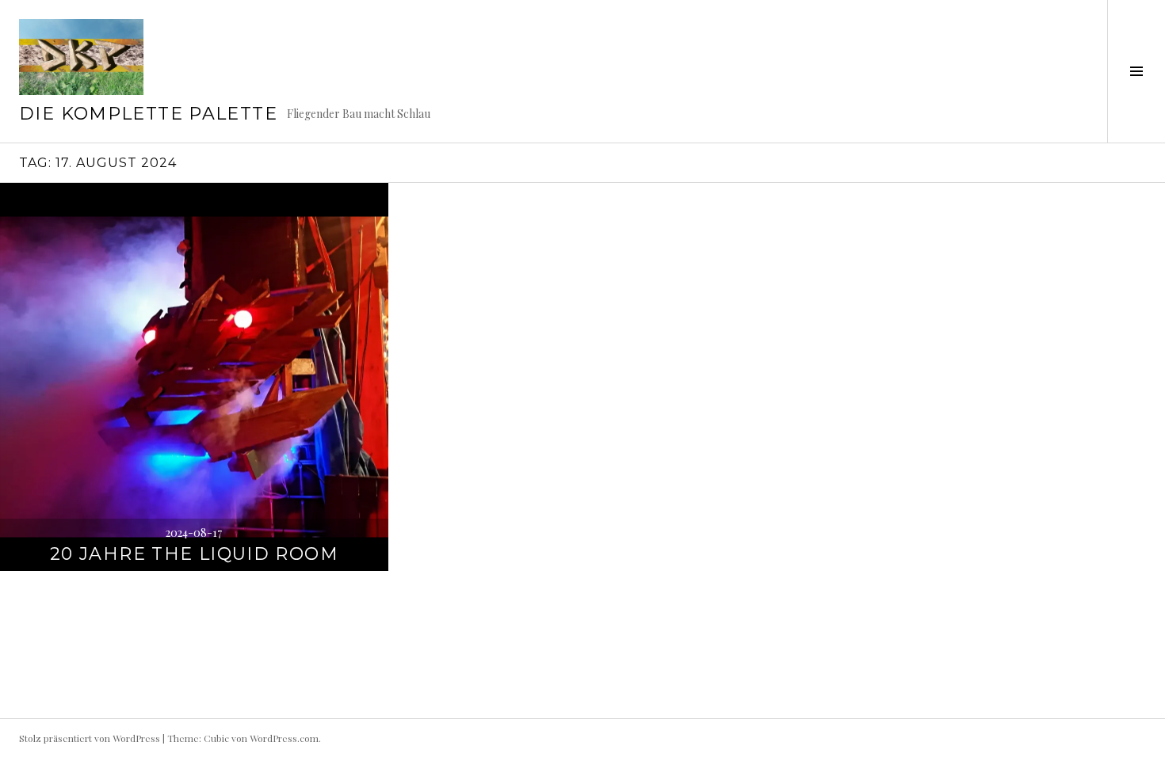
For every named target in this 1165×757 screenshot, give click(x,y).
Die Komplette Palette (148, 113)
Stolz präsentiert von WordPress (89, 738)
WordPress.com (284, 738)
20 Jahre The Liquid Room (194, 554)
